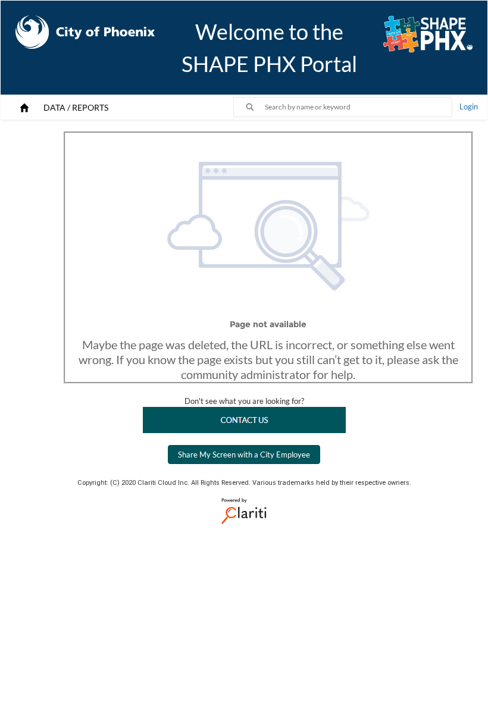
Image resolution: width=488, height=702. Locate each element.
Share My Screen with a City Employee (244, 454)
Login (468, 106)
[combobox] (358, 107)
